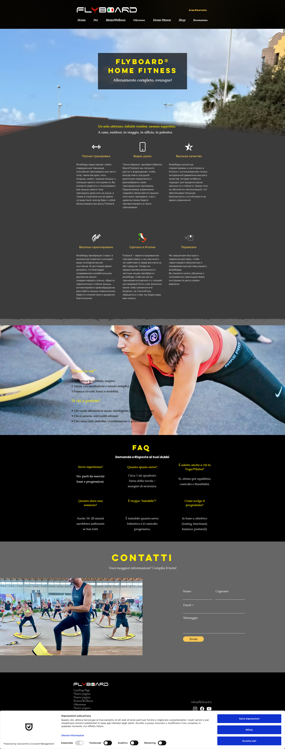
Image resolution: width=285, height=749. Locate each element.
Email (187, 605)
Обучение (80, 704)
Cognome (222, 591)
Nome (187, 591)
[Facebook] (202, 708)
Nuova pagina (82, 694)
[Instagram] (195, 708)
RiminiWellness (83, 701)
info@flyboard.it (201, 702)
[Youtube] (209, 708)
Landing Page (82, 690)
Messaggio (190, 617)
